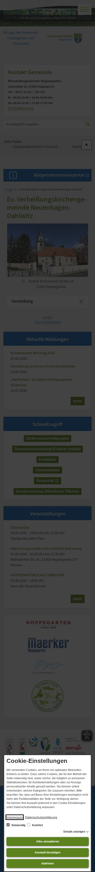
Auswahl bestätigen (47, 852)
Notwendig (18, 825)
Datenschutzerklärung (41, 817)
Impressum (14, 817)
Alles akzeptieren (47, 841)
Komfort (37, 825)
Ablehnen (47, 863)
